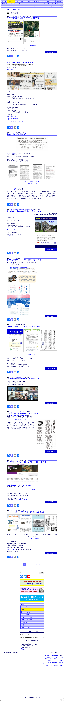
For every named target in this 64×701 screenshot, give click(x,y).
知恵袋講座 (19, 377)
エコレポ (24, 607)
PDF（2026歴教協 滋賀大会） (33, 181)
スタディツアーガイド (48, 1)
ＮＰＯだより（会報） (28, 617)
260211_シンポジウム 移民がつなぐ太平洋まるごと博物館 (25, 512)
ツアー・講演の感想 (27, 619)
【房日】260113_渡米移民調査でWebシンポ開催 (22, 413)
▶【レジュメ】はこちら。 (14, 229)
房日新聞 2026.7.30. (13, 116)
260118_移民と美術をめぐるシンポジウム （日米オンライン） (27, 462)
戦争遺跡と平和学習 (17, 16)
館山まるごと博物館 (33, 1)
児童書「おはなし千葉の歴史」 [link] (16, 121)
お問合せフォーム (24, 649)
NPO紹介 (4, 4)
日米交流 (10, 460)
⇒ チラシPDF (32, 45)
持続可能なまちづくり (24, 4)
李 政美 (10, 262)
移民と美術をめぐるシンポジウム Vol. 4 (19, 485)
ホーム (4, 1)
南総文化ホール (11, 549)
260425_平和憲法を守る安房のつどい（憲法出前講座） (24, 326)
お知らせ (11, 1)
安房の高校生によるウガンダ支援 (53, 660)
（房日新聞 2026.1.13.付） (21, 419)
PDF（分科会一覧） (32, 183)
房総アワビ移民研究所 (50, 658)
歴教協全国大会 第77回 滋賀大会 (17, 134)
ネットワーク (37, 4)
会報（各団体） (26, 627)
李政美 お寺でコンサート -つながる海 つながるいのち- (24, 260)
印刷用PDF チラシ (33, 354)
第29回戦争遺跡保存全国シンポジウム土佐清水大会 (23, 18)
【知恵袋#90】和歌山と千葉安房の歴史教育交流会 (23, 378)
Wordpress (30, 699)
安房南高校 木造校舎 (23, 209)
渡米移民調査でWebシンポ (19, 415)
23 (36, 564)
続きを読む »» (51, 52)
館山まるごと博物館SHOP (51, 655)
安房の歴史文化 (16, 209)
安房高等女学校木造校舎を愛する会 (53, 657)
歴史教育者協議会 (11, 153)
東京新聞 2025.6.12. (13, 118)
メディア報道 (19, 411)
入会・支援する (12, 6)
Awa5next (36, 699)
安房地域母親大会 (28, 612)
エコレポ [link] (10, 119)
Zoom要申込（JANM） (22, 499)
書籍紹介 (59, 1)
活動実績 (13, 4)
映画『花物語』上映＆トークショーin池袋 (20, 62)
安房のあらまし (21, 1)
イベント (23, 16)
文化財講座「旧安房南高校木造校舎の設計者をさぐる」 (24, 211)
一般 (23, 625)
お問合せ (53, 6)
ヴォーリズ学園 (12, 189)
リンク (34, 6)
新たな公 (46, 4)
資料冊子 (32, 489)
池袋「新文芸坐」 (11, 69)
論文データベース (57, 4)
